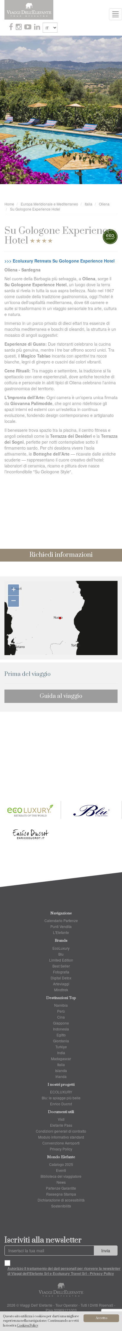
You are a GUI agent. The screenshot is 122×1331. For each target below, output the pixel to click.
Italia (61, 1064)
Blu (61, 954)
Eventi (61, 1170)
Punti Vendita (61, 926)
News (61, 1182)
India (61, 1052)
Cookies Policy (27, 1326)
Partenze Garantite (61, 1188)
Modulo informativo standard (61, 1136)
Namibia (61, 1005)
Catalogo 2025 (61, 1164)
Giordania (61, 1040)
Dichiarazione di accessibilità (61, 1199)
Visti (61, 1119)
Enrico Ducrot (61, 1103)
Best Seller (61, 965)
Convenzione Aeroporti (61, 1142)
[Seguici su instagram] (19, 28)
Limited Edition (61, 959)
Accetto (101, 1318)
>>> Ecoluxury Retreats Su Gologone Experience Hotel (59, 261)
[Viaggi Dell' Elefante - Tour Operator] (29, 9)
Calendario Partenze (61, 920)
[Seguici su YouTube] (28, 28)
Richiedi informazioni (61, 555)
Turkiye (61, 1046)
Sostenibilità (61, 1205)
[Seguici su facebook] (11, 28)
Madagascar (61, 1058)
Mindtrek (61, 989)
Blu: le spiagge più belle (61, 1097)
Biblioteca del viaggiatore (61, 1176)
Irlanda (61, 1076)
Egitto (61, 1034)
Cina (61, 1016)
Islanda (61, 1070)
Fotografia (61, 971)
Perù (61, 1011)
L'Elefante (61, 932)
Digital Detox (61, 977)
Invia (105, 1250)
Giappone (61, 1022)
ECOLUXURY (61, 1091)
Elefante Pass (61, 1125)
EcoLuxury (61, 948)
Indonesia (61, 1028)
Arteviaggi (61, 983)
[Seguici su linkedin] (37, 28)
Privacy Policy (61, 1148)
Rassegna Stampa (61, 1193)
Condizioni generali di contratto (61, 1131)
